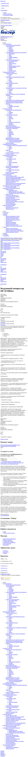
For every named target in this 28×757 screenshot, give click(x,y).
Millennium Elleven (13, 190)
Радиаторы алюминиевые (12, 167)
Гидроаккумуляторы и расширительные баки (16, 145)
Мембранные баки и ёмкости (10, 144)
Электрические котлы (11, 158)
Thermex (11, 48)
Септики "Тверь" (10, 154)
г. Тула (2, 8)
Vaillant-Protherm (12, 67)
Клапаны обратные (10, 198)
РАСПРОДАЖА (12, 70)
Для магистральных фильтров (15, 140)
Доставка (5, 213)
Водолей (11, 89)
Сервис (5, 227)
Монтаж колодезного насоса (12, 217)
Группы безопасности (11, 204)
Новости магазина (7, 540)
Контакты (5, 234)
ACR (10, 79)
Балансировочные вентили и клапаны (15, 201)
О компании (6, 235)
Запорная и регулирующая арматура (11, 188)
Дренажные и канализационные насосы (15, 77)
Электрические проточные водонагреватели (16, 52)
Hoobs (10, 80)
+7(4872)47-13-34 (4, 568)
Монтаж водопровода (11, 222)
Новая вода (11, 124)
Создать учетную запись (6, 25)
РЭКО (10, 165)
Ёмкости (8, 150)
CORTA (10, 81)
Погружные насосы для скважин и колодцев (16, 88)
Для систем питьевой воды (15, 141)
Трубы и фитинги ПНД (11, 176)
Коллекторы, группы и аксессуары (11, 185)
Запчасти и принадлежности (12, 59)
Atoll (10, 111)
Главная (2, 238)
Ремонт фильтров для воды (12, 232)
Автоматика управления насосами (14, 101)
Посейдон (11, 133)
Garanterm (11, 51)
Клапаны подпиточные (11, 200)
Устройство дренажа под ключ (13, 219)
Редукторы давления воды (12, 195)
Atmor (10, 55)
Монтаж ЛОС (9, 221)
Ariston (10, 47)
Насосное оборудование (8, 72)
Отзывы (5, 233)
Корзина (2, 39)
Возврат (5, 553)
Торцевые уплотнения (14, 106)
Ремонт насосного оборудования (13, 229)
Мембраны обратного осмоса (13, 138)
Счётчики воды (9, 206)
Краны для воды (10, 189)
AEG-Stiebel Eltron (13, 61)
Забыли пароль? (7, 22)
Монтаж (5, 215)
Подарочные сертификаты (9, 542)
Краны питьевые (10, 143)
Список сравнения (7, 13)
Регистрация (6, 20)
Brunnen (10, 117)
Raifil (10, 121)
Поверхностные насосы (11, 73)
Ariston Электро (12, 63)
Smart (10, 168)
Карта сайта (6, 544)
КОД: (2, 294)
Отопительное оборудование (10, 155)
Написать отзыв (4, 439)
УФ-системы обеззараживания (13, 127)
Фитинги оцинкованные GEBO (13, 178)
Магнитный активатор (11, 125)
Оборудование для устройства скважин (15, 100)
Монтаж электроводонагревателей (14, 226)
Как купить (6, 212)
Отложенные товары (8, 15)
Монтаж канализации (11, 223)
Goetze (10, 116)
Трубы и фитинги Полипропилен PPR (15, 177)
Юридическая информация (9, 538)
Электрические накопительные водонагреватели (13, 46)
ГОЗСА (10, 64)
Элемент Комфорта (13, 57)
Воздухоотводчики (10, 202)
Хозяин (10, 85)
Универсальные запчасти (14, 66)
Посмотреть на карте (5, 574)
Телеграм (3, 515)
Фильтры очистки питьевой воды (14, 110)
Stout (10, 149)
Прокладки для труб (10, 182)
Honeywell (11, 118)
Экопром (11, 151)
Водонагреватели (7, 44)
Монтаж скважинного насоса (13, 216)
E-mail (2, 21)
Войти (2, 20)
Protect (10, 86)
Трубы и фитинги (7, 174)
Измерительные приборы (9, 205)
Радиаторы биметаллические (12, 169)
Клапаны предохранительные (13, 199)
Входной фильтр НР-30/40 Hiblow (8, 446)
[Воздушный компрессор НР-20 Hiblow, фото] (11, 241)
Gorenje (10, 69)
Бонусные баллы (7, 543)
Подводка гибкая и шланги (12, 180)
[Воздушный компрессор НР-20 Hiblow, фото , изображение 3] (11, 246)
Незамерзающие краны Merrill (16, 191)
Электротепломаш (13, 162)
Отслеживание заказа (5, 18)
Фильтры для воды (7, 108)
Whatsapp (7, 515)
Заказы (4, 12)
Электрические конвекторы (12, 166)
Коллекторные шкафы (11, 187)
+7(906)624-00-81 (5, 5)
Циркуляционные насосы (12, 83)
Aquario (10, 74)
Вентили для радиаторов (11, 172)
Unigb (10, 146)
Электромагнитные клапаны (12, 196)
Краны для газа (9, 194)
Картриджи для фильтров (12, 128)
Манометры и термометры (12, 207)
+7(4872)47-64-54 (5, 3)
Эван (10, 163)
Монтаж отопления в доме (12, 224)
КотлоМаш (11, 50)
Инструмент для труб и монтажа (13, 184)
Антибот (3, 26)
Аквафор (11, 112)
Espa (10, 75)
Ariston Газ (11, 62)
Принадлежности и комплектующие (14, 102)
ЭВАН (10, 58)
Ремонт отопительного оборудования (14, 230)
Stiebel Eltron (12, 53)
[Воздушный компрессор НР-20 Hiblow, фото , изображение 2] (11, 244)
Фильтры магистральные (12, 114)
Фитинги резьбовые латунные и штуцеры (15, 179)
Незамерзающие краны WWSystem (17, 193)
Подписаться (3, 459)
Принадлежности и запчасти (12, 139)
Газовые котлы (9, 156)
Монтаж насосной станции (12, 218)
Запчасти (8, 103)
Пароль (2, 22)
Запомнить (4, 29)
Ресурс (10, 161)
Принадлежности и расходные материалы (15, 183)
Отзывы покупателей (8, 541)
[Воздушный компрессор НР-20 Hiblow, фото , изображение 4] (11, 249)
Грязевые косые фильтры (14, 122)
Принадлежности (10, 173)
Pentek (10, 130)
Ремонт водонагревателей (12, 228)
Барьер (10, 113)
